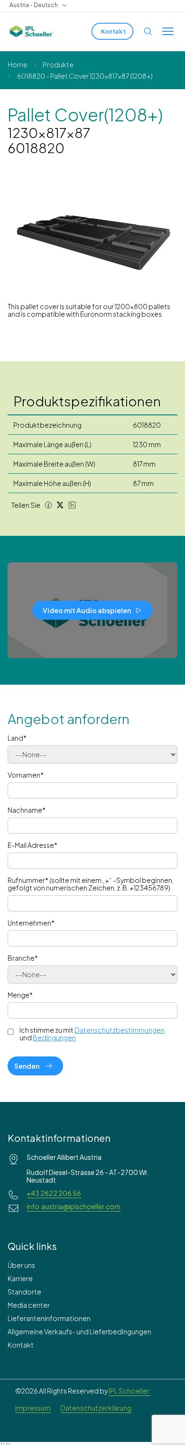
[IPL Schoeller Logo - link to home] (31, 31)
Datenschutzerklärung (95, 1408)
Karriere (20, 1278)
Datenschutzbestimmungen (119, 1030)
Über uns (21, 1265)
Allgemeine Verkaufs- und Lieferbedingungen (79, 1331)
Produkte (58, 64)
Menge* (20, 995)
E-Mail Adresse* (32, 845)
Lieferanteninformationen (49, 1318)
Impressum (33, 1408)
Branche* (23, 958)
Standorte (24, 1291)
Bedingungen (54, 1037)
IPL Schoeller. (129, 1390)
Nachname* (27, 810)
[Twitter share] (60, 505)
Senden (26, 1066)
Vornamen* (26, 775)
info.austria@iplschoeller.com (73, 1206)
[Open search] (148, 31)
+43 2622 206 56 (54, 1193)
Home (18, 64)
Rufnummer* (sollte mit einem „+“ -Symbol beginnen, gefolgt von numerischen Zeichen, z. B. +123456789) (91, 883)
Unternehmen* (31, 923)
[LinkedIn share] (72, 505)
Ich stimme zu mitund (92, 1033)
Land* (17, 738)
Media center (29, 1305)
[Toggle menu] (168, 31)
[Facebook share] (48, 505)
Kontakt (21, 1345)
